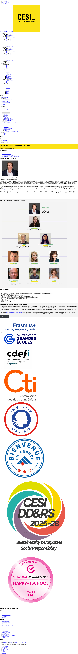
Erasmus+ (20, 193)
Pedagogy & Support (6, 616)
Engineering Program (6, 622)
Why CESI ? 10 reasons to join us (8, 155)
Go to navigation (5, 2)
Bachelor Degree (5, 623)
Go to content (5, 1)
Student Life (4, 617)
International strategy (6, 615)
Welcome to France (8, 189)
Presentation (4, 612)
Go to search (4, 3)
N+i (29, 193)
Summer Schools (5, 626)
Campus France (34, 193)
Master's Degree (5, 634)
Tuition (3, 637)
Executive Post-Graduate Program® (9, 625)
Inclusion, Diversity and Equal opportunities (10, 156)
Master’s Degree (5, 624)
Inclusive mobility (4, 316)
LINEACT (14, 194)
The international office (6, 154)
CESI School (4, 140)
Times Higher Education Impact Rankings (14, 312)
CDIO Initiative (25, 193)
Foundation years (5, 621)
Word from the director (6, 153)
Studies (3, 614)
